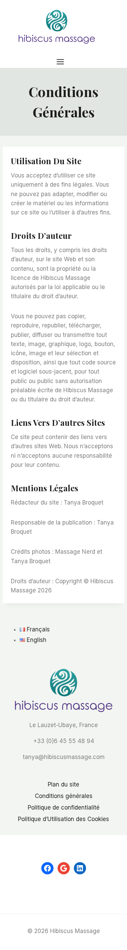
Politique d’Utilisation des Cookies (63, 819)
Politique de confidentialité (64, 807)
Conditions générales (63, 796)
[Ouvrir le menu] (63, 61)
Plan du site (63, 784)
